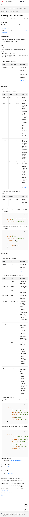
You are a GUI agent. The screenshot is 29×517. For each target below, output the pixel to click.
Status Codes (11, 466)
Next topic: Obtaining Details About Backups (11, 480)
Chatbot (2, 495)
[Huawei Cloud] (6, 2)
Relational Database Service (13, 8)
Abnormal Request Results (15, 460)
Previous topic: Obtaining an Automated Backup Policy (13, 478)
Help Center (3, 8)
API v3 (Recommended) (16, 9)
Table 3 (25, 187)
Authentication (5, 28)
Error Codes (11, 473)
